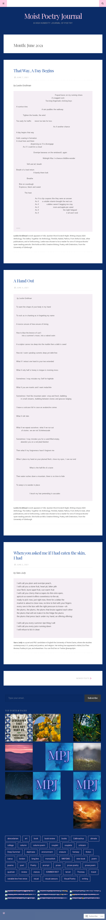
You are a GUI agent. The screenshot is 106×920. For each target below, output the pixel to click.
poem (94, 859)
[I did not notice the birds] (59, 757)
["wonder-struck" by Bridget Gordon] (87, 728)
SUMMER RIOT (52, 872)
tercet (68, 872)
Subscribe (93, 698)
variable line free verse (17, 879)
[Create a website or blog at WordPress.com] (4, 913)
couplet (55, 845)
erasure (62, 852)
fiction (88, 852)
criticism (82, 845)
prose (58, 865)
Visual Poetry (69, 879)
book (36, 838)
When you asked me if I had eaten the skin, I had (50, 555)
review (24, 872)
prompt (46, 865)
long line (35, 859)
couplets (68, 845)
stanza (37, 872)
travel (93, 872)
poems (10, 865)
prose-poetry (73, 865)
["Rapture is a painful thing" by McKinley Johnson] (87, 815)
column (23, 845)
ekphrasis (31, 852)
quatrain (11, 872)
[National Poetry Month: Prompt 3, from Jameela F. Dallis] (47, 728)
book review (50, 838)
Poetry (33, 865)
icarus (10, 859)
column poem (39, 845)
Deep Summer (13, 852)
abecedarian (12, 838)
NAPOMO (66, 859)
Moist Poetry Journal (53, 16)
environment (47, 852)
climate (93, 838)
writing (85, 879)
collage (10, 845)
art (26, 838)
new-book (80, 859)
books (64, 838)
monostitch (50, 859)
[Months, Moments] (87, 786)
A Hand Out (24, 280)
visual (36, 879)
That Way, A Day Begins (34, 70)
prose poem (90, 865)
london (22, 859)
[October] (47, 786)
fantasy (75, 852)
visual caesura (51, 879)
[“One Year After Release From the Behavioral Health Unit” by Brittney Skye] (19, 757)
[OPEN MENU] (3, 3)
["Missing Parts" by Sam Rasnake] (19, 786)
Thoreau (81, 872)
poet (22, 865)
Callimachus (78, 838)
